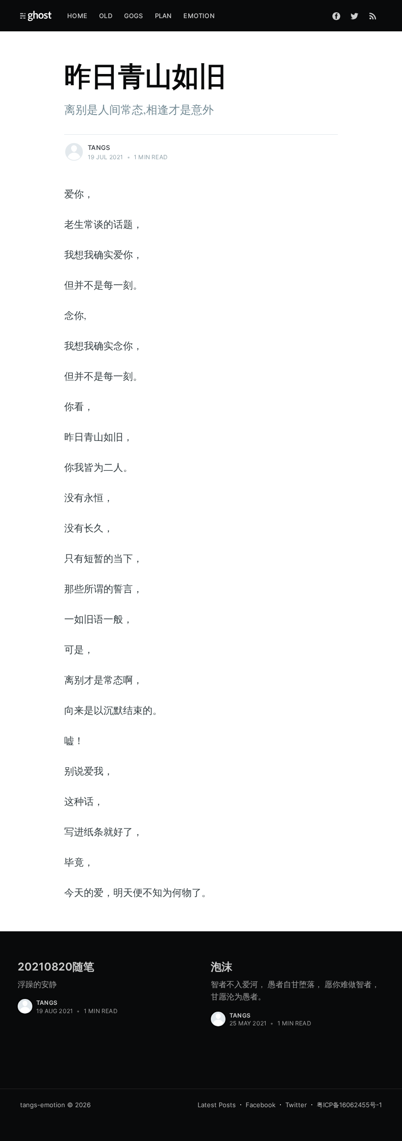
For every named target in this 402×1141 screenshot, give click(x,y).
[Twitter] (354, 15)
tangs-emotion (42, 1105)
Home (77, 16)
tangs (99, 147)
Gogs (133, 16)
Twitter (296, 1105)
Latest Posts (217, 1105)
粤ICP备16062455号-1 (349, 1105)
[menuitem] (77, 16)
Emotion (198, 16)
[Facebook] (336, 15)
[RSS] (373, 15)
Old (105, 16)
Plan (163, 16)
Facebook (261, 1105)
